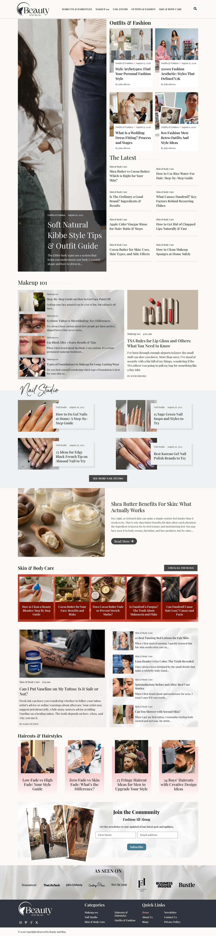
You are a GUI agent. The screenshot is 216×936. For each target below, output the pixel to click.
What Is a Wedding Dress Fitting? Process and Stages (133, 137)
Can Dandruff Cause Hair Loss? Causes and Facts (179, 610)
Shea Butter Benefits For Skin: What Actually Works (151, 506)
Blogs (145, 922)
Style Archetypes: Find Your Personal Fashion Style (133, 73)
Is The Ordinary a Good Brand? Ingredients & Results (126, 201)
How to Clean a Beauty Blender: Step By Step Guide (36, 610)
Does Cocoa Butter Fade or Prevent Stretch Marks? (108, 610)
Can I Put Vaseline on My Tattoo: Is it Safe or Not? (58, 691)
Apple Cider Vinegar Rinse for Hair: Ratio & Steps (128, 226)
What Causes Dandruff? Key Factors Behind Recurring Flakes (176, 201)
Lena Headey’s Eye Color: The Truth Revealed (164, 661)
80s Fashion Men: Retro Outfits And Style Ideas (175, 137)
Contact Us (170, 917)
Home (145, 912)
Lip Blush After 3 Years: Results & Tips (71, 342)
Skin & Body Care (170, 9)
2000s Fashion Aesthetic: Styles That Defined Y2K (178, 73)
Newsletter (170, 912)
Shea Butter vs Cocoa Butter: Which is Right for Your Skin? (130, 175)
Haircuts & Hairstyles (77, 9)
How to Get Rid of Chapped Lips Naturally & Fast (175, 226)
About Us (147, 917)
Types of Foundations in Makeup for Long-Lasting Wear (83, 364)
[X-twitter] (36, 922)
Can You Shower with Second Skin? (158, 711)
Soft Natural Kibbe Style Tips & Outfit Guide (75, 235)
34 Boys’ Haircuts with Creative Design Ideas (179, 784)
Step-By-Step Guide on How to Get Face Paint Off (79, 299)
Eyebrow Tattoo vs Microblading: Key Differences (78, 321)
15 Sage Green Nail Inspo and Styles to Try (168, 418)
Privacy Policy (172, 922)
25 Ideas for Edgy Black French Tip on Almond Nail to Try (71, 456)
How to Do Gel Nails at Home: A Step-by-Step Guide (72, 418)
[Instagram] (20, 922)
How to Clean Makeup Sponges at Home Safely (173, 251)
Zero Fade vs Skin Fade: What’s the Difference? (84, 784)
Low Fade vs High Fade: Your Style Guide (37, 784)
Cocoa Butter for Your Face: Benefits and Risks (72, 610)
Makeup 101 (102, 9)
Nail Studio (120, 9)
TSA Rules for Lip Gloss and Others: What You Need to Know (159, 343)
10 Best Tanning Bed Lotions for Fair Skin (162, 638)
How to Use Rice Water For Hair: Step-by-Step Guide (175, 175)
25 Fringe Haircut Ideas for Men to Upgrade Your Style (131, 784)
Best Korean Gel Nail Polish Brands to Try (170, 455)
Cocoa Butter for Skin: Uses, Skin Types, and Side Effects (130, 251)
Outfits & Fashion (143, 9)
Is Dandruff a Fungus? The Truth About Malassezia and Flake (143, 610)
